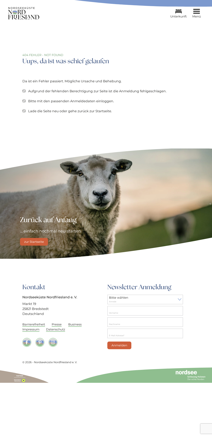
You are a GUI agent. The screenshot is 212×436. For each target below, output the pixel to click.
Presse (57, 324)
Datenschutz (55, 329)
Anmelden (119, 345)
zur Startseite (34, 242)
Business (75, 324)
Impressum (30, 329)
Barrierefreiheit (33, 324)
